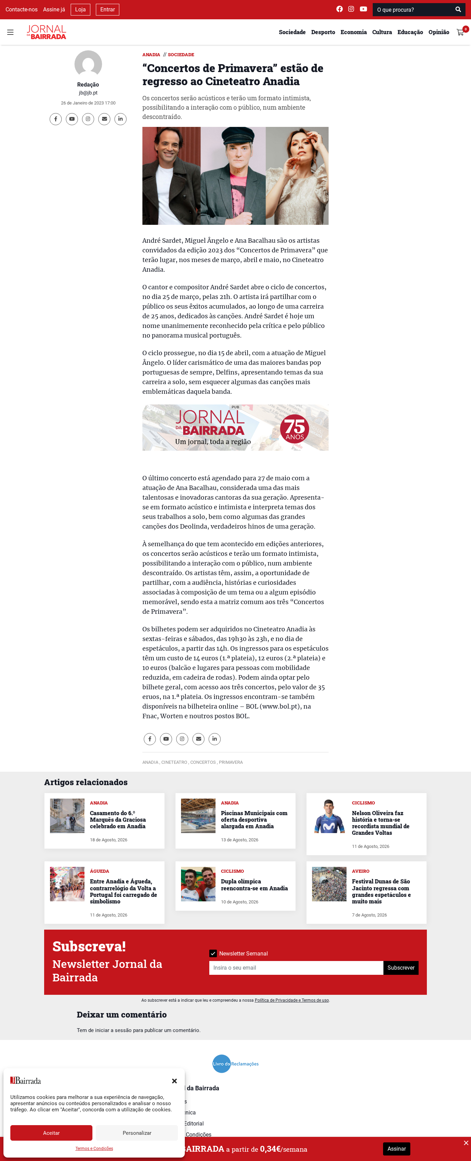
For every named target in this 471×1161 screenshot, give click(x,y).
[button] (174, 1080)
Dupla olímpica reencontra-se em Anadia (254, 884)
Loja (80, 9)
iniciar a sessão (113, 1030)
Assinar (397, 1148)
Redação (88, 84)
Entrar (107, 9)
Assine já (54, 9)
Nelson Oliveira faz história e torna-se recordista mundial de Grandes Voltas (381, 823)
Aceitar (51, 1133)
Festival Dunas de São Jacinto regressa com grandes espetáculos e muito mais (381, 891)
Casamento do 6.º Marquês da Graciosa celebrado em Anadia (118, 819)
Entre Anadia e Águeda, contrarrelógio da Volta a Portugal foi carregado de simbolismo (123, 891)
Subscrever (401, 967)
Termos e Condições (94, 1148)
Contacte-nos (22, 9)
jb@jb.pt (88, 93)
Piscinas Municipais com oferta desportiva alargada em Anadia (254, 819)
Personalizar (137, 1133)
